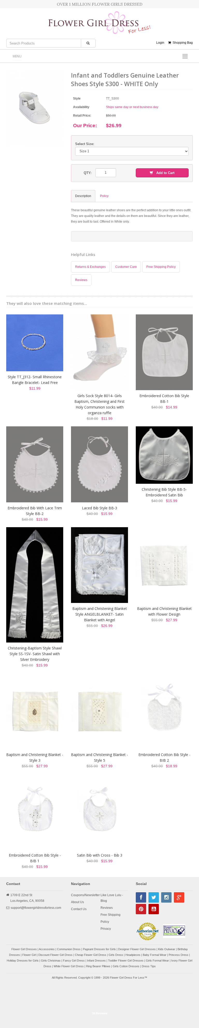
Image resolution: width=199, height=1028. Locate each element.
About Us (77, 902)
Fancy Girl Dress (74, 960)
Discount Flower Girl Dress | (56, 954)
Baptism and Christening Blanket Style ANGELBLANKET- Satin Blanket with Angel (99, 614)
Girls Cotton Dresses (126, 966)
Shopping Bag (182, 42)
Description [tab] (83, 196)
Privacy (106, 929)
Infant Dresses (96, 960)
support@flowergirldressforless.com (36, 908)
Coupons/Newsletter (85, 895)
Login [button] (160, 42)
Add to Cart (163, 173)
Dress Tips (149, 966)
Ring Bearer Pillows (98, 966)
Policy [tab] (104, 196)
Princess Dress (178, 954)
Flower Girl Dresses (24, 949)
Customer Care (126, 267)
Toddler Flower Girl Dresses (126, 960)
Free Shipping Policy (161, 267)
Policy (105, 922)
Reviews (81, 280)
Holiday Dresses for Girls (23, 960)
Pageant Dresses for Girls (99, 949)
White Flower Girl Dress (69, 966)
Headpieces (132, 954)
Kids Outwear (166, 949)
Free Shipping (110, 915)
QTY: (87, 173)
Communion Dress (69, 949)
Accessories (47, 949)
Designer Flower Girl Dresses (137, 949)
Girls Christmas (51, 960)
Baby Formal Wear (154, 954)
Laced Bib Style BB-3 (99, 507)
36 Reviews (99, 1013)
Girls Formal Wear (157, 960)
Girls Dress (116, 954)
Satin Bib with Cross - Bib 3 (99, 855)
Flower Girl (29, 954)
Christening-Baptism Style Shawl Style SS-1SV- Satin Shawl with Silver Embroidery (35, 654)
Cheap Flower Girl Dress (90, 954)
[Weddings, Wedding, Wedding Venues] (99, 996)
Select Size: (84, 144)
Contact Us (79, 909)
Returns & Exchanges (90, 267)
